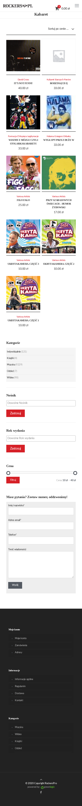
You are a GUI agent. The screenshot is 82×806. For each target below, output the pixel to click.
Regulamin (20, 686)
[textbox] (41, 403)
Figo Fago (23, 200)
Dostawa (19, 693)
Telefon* (12, 535)
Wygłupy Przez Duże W (58, 140)
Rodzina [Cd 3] (59, 83)
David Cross (23, 80)
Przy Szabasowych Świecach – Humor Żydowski (58, 204)
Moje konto (21, 638)
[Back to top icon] (41, 780)
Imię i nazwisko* (16, 505)
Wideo (10, 377)
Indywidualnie (14, 352)
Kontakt (19, 700)
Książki (10, 358)
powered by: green (41, 787)
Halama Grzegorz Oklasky (59, 136)
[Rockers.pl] (18, 5)
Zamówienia (21, 645)
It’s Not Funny (23, 83)
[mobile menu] (77, 5)
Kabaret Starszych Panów (59, 80)
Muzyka (11, 365)
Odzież (10, 371)
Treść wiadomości (17, 549)
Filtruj (13, 480)
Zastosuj (15, 413)
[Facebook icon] (41, 792)
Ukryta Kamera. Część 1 (23, 320)
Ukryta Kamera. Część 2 (58, 263)
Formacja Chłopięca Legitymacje (23, 136)
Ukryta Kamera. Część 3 (23, 263)
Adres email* (14, 520)
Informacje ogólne (24, 679)
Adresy (18, 652)
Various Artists (23, 196)
